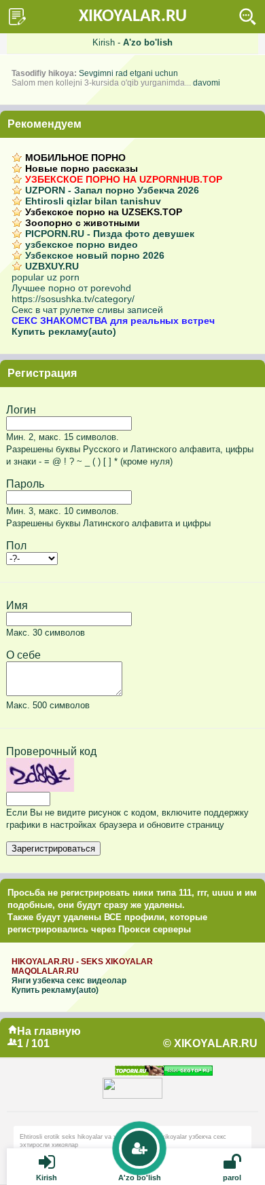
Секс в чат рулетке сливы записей (87, 309)
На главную (49, 1031)
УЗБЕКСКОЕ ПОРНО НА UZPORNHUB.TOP (123, 179)
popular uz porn (46, 277)
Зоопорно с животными (82, 222)
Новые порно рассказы (81, 168)
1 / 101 (33, 1043)
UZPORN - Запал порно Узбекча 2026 (112, 190)
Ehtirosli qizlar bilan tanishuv (93, 201)
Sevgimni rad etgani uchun (128, 73)
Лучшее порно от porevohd (71, 287)
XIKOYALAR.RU (133, 16)
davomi (206, 83)
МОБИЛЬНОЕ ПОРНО (75, 157)
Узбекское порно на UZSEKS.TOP (103, 211)
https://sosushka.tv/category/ (73, 298)
